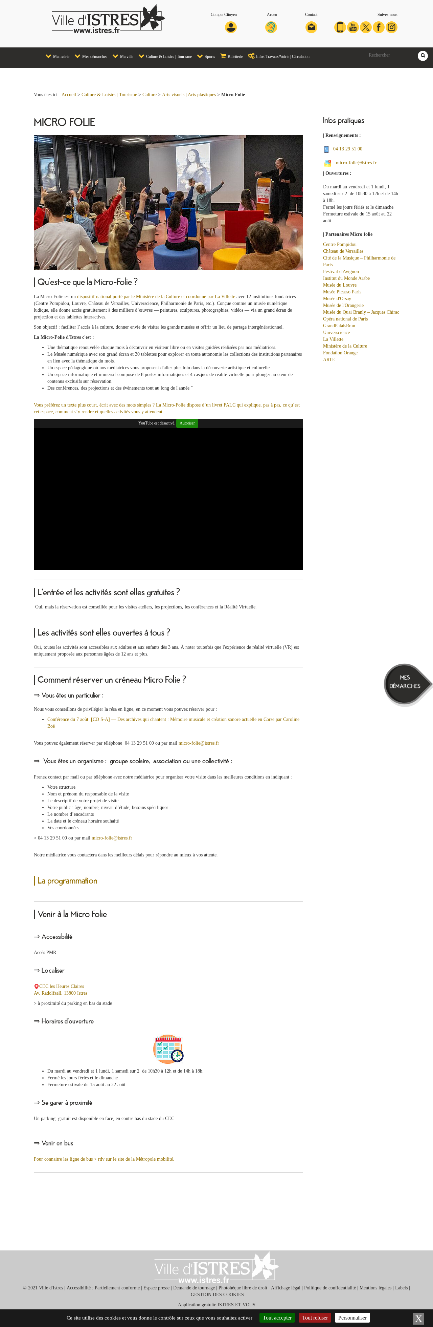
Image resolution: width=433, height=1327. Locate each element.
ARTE (329, 359)
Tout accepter (277, 1318)
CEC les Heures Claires (62, 986)
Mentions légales (375, 1287)
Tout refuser (315, 1318)
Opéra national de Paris (345, 319)
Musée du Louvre (340, 285)
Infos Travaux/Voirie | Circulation (282, 56)
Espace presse (156, 1287)
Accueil (69, 94)
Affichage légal (285, 1287)
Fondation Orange (341, 352)
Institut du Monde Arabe (346, 278)
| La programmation (65, 880)
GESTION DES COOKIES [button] (217, 1294)
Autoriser (187, 423)
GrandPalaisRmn (339, 325)
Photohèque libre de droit (243, 1287)
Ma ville (126, 56)
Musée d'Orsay (337, 298)
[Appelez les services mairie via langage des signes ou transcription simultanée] (271, 26)
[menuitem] (54, 56)
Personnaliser (352, 1318)
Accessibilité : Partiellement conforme (103, 1287)
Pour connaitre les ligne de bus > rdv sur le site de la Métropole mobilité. (104, 1159)
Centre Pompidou (340, 244)
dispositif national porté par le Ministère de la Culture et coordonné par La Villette (156, 296)
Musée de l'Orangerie (343, 305)
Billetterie (235, 56)
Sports (209, 56)
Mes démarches (94, 56)
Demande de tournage (194, 1287)
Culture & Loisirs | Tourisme (168, 56)
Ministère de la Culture (345, 346)
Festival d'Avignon (341, 271)
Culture (149, 94)
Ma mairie (60, 56)
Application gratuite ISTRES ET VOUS (216, 1304)
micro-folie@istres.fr (199, 743)
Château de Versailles (343, 251)
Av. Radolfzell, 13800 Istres (61, 993)
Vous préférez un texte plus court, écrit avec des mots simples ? (94, 405)
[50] (329, 162)
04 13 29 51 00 (347, 148)
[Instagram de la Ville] (391, 26)
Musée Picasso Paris (342, 291)
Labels (401, 1287)
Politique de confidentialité (330, 1287)
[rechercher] (423, 56)
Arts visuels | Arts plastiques (189, 94)
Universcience (336, 332)
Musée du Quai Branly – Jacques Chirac (361, 312)
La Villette (333, 339)
